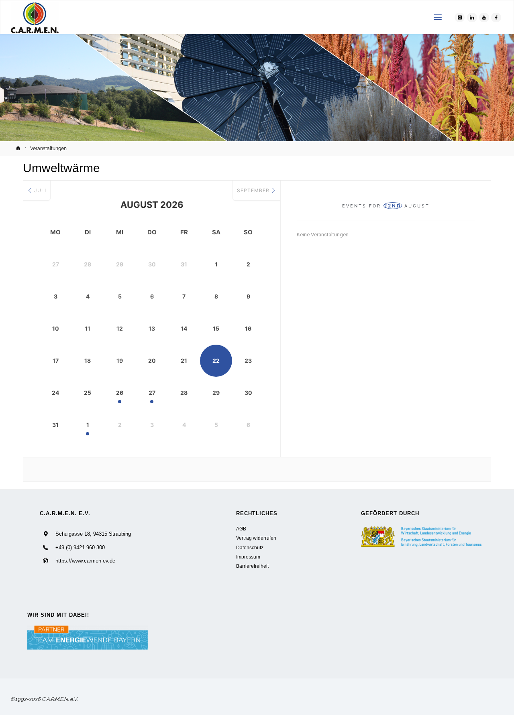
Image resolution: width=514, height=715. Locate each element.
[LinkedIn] (472, 17)
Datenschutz (249, 547)
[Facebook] (496, 17)
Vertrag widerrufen (256, 537)
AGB (241, 528)
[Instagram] (460, 17)
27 (152, 392)
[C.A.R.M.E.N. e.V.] (35, 17)
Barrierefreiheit (252, 566)
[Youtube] (484, 17)
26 (119, 392)
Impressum (248, 556)
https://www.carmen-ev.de (85, 561)
